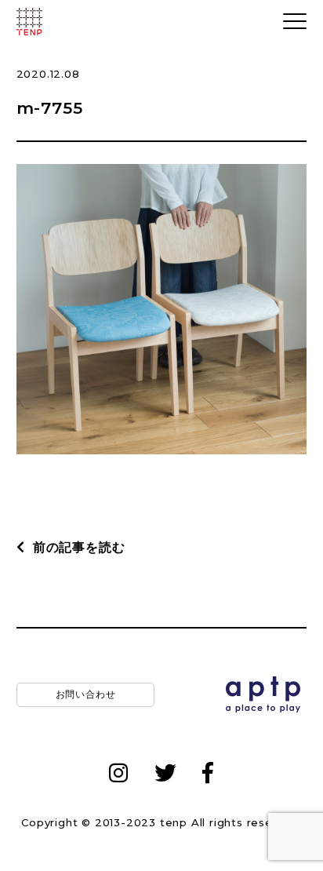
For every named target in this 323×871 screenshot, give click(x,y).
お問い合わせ (85, 694)
